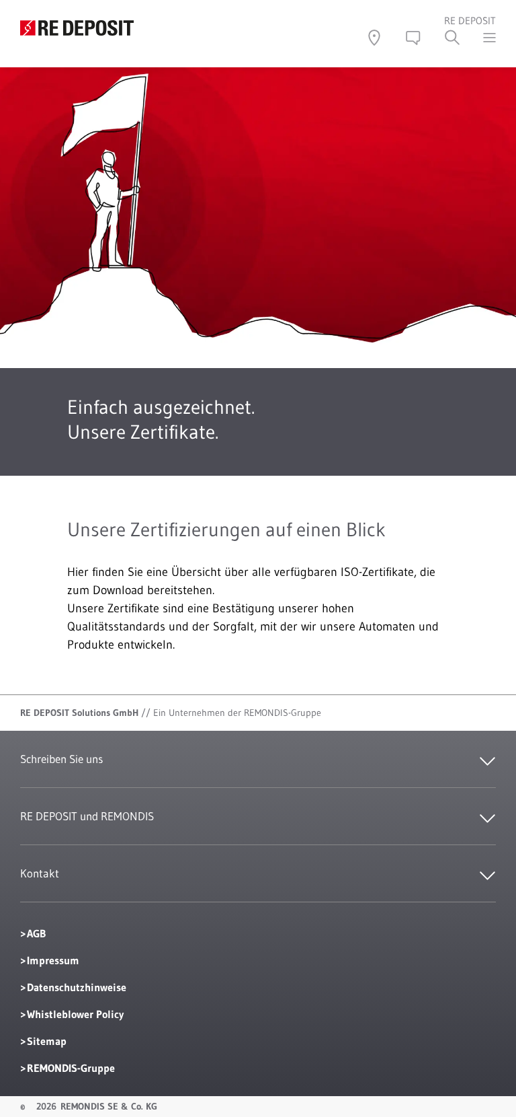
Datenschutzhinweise (76, 987)
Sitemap (47, 1041)
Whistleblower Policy (75, 1014)
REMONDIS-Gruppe (71, 1068)
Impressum (53, 960)
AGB (36, 933)
